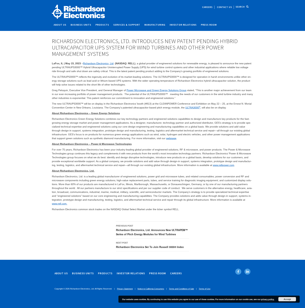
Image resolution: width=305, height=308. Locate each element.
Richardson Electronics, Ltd (98, 63)
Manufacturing (154, 24)
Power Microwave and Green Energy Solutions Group (156, 90)
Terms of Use (204, 289)
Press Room (209, 24)
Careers (207, 7)
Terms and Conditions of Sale (181, 289)
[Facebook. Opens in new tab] (238, 272)
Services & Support (126, 24)
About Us (60, 24)
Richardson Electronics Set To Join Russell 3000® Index (150, 245)
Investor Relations (183, 24)
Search (240, 6)
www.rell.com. (59, 203)
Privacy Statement (125, 289)
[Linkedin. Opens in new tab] (247, 272)
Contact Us (224, 7)
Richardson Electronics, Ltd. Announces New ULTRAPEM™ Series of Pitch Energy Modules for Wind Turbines (152, 230)
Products (102, 24)
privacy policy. (267, 299)
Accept (287, 299)
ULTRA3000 (192, 107)
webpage (171, 138)
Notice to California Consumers (150, 289)
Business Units (81, 24)
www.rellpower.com (223, 165)
